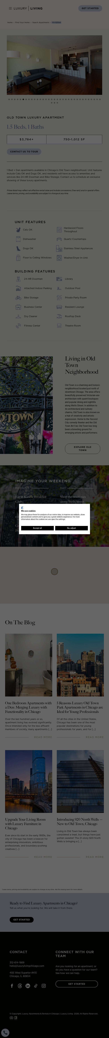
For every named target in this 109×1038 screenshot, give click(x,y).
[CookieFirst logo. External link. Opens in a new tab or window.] (22, 508)
